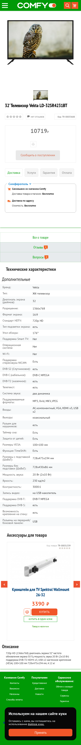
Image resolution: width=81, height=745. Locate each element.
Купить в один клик (40, 619)
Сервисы (64, 695)
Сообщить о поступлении (38, 155)
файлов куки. (36, 724)
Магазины (14, 694)
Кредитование (39, 682)
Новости (39, 694)
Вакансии (14, 688)
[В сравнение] (27, 612)
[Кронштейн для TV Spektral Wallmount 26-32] (40, 568)
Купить (44, 612)
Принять (41, 732)
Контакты (14, 682)
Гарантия (64, 701)
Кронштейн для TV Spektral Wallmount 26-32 (40, 592)
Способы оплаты (14, 699)
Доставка (39, 688)
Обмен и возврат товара (64, 688)
